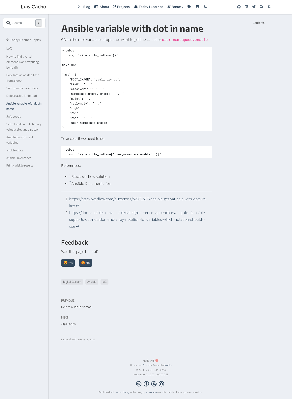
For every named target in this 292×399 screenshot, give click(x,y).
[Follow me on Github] (239, 7)
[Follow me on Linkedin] (246, 7)
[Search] (261, 7)
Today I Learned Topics (25, 40)
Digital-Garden (72, 282)
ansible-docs (14, 150)
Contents (258, 23)
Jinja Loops (13, 116)
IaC (9, 48)
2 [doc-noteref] (70, 182)
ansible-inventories (18, 158)
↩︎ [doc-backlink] (77, 206)
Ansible (91, 282)
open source (149, 392)
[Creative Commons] (151, 383)
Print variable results (19, 165)
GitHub (147, 365)
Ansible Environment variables (19, 140)
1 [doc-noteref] (70, 175)
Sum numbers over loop (22, 88)
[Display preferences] (269, 7)
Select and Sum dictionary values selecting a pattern (23, 127)
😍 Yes (68, 263)
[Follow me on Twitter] (254, 7)
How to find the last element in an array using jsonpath (22, 62)
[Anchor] (91, 242)
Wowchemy (122, 392)
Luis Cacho (33, 7)
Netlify (168, 365)
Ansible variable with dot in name (24, 106)
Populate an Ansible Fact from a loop (22, 78)
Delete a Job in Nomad (21, 96)
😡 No (85, 263)
